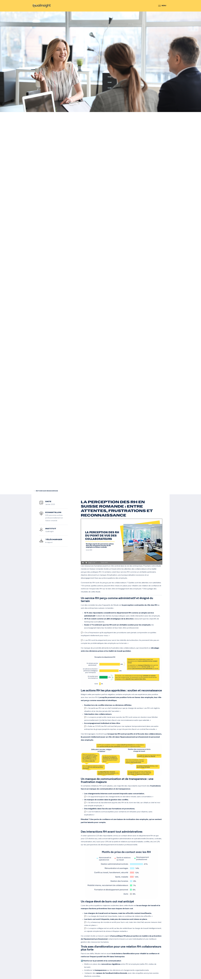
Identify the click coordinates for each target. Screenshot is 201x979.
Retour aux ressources (46, 491)
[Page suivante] (86, 563)
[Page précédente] (82, 563)
